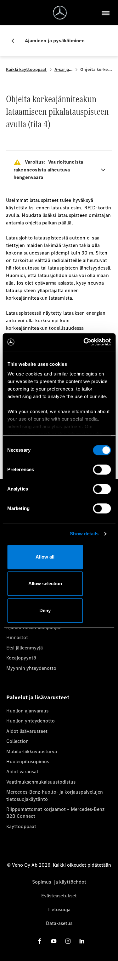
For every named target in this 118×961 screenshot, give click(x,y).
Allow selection (45, 583)
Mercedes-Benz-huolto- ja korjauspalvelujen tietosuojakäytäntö (54, 795)
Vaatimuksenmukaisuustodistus (41, 782)
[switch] (102, 470)
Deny (45, 610)
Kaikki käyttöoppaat (26, 69)
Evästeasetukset (59, 895)
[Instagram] (68, 941)
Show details (84, 533)
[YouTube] (54, 941)
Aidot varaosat (22, 771)
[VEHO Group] (60, 13)
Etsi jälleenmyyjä (24, 647)
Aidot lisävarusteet (27, 731)
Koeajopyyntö (21, 657)
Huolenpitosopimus (27, 761)
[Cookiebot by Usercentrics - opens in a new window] (84, 342)
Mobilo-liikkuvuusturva (31, 751)
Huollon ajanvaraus (27, 710)
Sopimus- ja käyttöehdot (59, 882)
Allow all (45, 556)
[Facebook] (39, 941)
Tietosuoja (59, 909)
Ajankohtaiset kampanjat (33, 627)
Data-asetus (59, 923)
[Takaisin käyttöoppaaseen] (15, 40)
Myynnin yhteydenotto (31, 668)
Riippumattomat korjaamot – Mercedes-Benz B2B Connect (55, 812)
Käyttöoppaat (21, 826)
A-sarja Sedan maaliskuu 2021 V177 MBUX (63, 69)
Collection (17, 741)
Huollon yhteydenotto (30, 720)
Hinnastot (17, 637)
